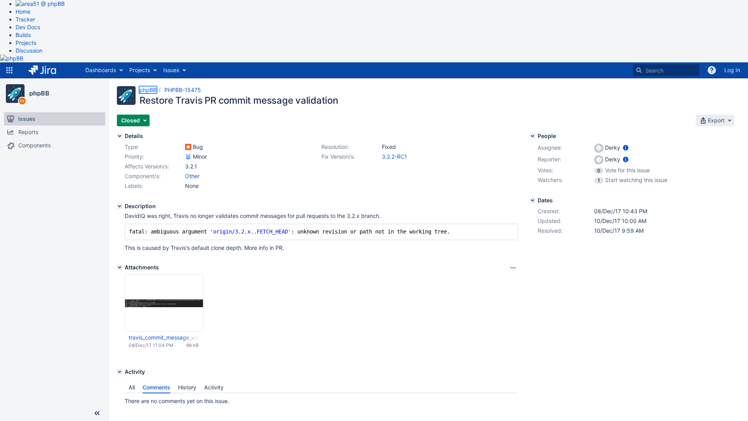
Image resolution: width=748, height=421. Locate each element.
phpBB (39, 93)
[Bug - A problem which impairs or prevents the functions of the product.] (188, 147)
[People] (532, 136)
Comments (156, 387)
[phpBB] (15, 93)
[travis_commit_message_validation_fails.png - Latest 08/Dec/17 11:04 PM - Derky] (164, 303)
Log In (732, 70)
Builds (23, 35)
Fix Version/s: (338, 156)
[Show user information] (626, 147)
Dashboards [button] (100, 70)
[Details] (119, 136)
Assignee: (550, 147)
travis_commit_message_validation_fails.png (164, 337)
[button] (9, 70)
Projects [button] (139, 70)
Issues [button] (171, 70)
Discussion (29, 50)
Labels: (134, 185)
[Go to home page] (48, 70)
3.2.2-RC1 (394, 156)
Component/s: (143, 176)
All (132, 387)
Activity (214, 387)
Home (23, 11)
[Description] (119, 206)
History (187, 387)
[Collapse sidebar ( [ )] (97, 413)
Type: (132, 146)
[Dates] (532, 200)
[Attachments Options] (513, 267)
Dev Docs (28, 27)
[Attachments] (119, 267)
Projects (26, 42)
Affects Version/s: (147, 166)
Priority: (134, 156)
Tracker (25, 19)
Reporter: (549, 159)
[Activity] (119, 372)
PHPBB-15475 (182, 90)
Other (192, 176)
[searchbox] (666, 70)
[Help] (711, 70)
